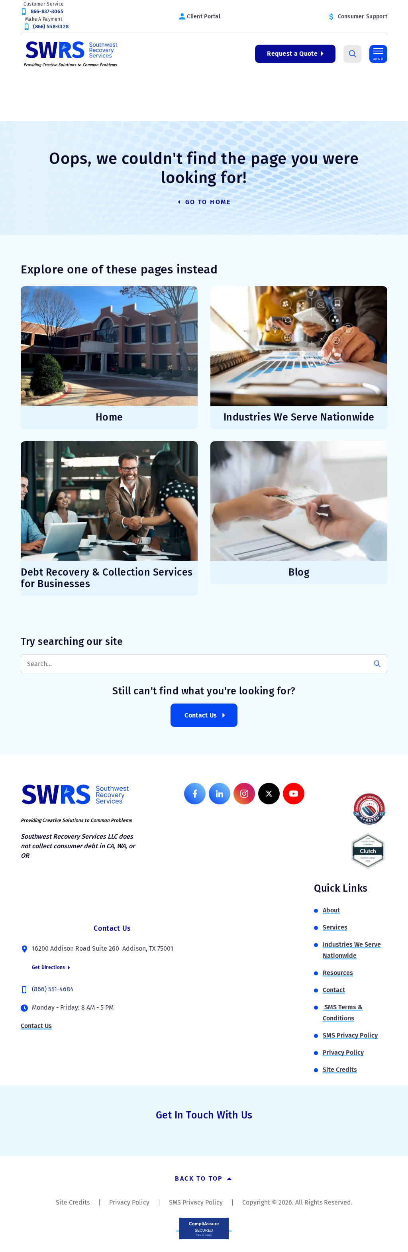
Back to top (200, 1178)
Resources (338, 973)
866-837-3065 (47, 11)
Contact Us (200, 715)
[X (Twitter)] (269, 793)
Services (335, 927)
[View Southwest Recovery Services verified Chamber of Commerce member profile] (369, 809)
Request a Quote (292, 53)
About (331, 910)
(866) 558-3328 (51, 26)
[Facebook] (195, 793)
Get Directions (49, 967)
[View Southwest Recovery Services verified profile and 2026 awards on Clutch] (367, 851)
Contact (334, 990)
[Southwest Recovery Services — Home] (70, 49)
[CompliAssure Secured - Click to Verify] (204, 1228)
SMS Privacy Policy (350, 1035)
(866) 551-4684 (53, 989)
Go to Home (207, 202)
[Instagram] (244, 793)
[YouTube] (293, 793)
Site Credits (340, 1069)
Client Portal (203, 16)
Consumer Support (362, 16)
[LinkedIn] (219, 793)
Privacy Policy (343, 1052)
